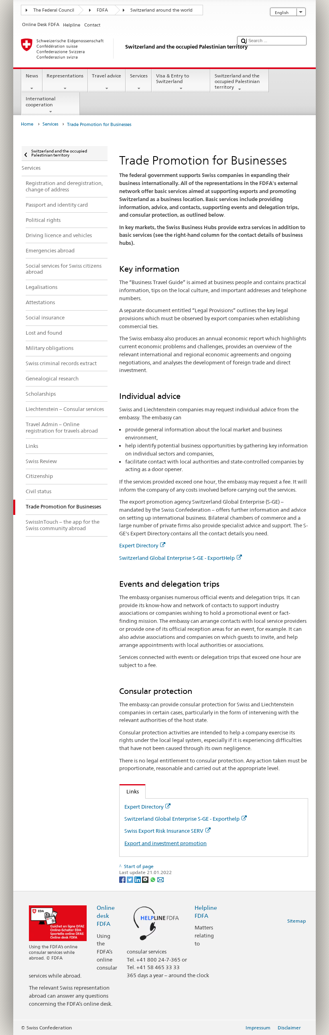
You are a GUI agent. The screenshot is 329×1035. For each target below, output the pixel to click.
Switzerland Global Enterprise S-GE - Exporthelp (182, 818)
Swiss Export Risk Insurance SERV (163, 831)
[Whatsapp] (153, 879)
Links (129, 791)
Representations (65, 76)
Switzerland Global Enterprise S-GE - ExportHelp (177, 558)
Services (139, 76)
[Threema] (146, 879)
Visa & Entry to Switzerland (172, 78)
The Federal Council (53, 10)
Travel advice (106, 76)
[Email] (160, 879)
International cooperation (40, 101)
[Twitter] (130, 879)
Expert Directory (138, 545)
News (32, 76)
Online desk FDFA (106, 915)
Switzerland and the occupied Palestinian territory (237, 81)
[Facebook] (123, 879)
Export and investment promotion (165, 843)
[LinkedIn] (138, 879)
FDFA (102, 10)
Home (27, 124)
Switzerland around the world (161, 10)
